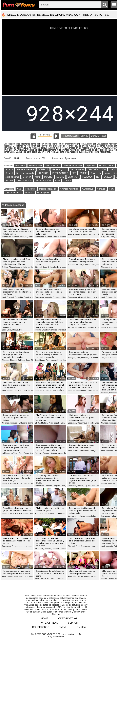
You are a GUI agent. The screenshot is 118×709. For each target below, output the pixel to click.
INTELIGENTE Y (60, 173)
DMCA (62, 627)
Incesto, (91, 423)
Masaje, (15, 330)
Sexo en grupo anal (73, 165)
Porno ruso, (6, 237)
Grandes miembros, (31, 297)
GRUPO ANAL (53, 165)
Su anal (9, 173)
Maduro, (44, 423)
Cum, (45, 267)
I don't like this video (56, 136)
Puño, (92, 451)
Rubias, (5, 267)
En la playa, (61, 267)
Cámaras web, (65, 549)
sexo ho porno (12, 177)
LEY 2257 (81, 627)
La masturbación (13, 192)
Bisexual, (32, 237)
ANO (57, 180)
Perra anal (20, 165)
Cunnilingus (87, 189)
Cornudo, (48, 486)
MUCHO (48, 177)
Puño (21, 330)
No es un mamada (25, 173)
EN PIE (83, 173)
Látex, (93, 265)
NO (98, 177)
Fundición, (39, 514)
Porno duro (30, 189)
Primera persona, (60, 237)
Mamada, (15, 237)
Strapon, (98, 451)
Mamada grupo (59, 169)
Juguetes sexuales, (91, 486)
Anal (19, 189)
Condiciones (40, 627)
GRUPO (27, 177)
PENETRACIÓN (43, 180)
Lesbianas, (91, 390)
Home (44, 618)
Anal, (70, 234)
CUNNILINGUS (24, 180)
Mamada (29, 192)
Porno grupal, (53, 423)
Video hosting (67, 618)
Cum (111, 189)
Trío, (103, 358)
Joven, (89, 297)
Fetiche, (53, 579)
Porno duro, (39, 237)
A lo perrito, (105, 237)
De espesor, (85, 546)
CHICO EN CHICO (97, 169)
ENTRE (9, 180)
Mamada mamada (25, 169)
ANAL (37, 177)
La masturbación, (51, 514)
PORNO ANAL (106, 165)
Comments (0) (98, 136)
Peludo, (10, 390)
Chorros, (86, 265)
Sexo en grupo (77, 169)
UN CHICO (43, 173)
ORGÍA (67, 180)
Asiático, (84, 234)
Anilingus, (24, 237)
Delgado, (54, 453)
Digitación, (19, 297)
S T (74, 173)
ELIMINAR (73, 177)
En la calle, (52, 267)
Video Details (70, 136)
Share (84, 136)
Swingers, (72, 358)
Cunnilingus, (40, 360)
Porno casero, (88, 327)
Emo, (4, 330)
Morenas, (38, 390)
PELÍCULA (87, 177)
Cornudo (101, 189)
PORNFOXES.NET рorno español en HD (61, 634)
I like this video (33, 136)
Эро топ (56, 614)
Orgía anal (90, 165)
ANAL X (9, 169)
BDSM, (38, 423)
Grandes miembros (69, 189)
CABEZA (107, 177)
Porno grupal (43, 192)
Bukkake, (92, 234)
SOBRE (60, 177)
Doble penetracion (47, 189)
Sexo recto (96, 173)
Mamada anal (35, 165)
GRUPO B (43, 169)
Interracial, (82, 297)
